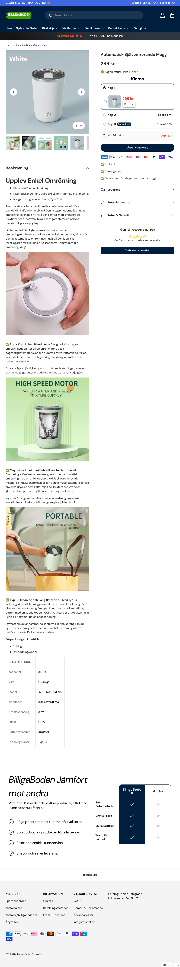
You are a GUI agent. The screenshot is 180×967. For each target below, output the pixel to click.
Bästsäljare (49, 28)
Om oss (48, 901)
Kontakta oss (14, 908)
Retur (77, 901)
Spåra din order (16, 901)
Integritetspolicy (84, 922)
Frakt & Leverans (54, 915)
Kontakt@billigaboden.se (22, 915)
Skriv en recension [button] (137, 250)
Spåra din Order (27, 28)
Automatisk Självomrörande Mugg (30, 45)
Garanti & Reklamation (88, 908)
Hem (9, 28)
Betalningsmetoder (55, 908)
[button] (172, 15)
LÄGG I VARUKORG (137, 147)
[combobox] (94, 15)
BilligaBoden (17, 954)
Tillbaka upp (90, 874)
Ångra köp (12, 922)
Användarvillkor (83, 915)
